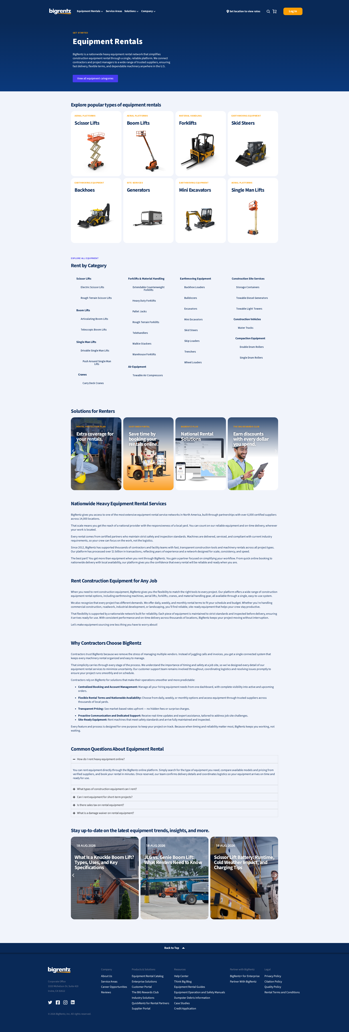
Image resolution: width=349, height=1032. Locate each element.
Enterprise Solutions (144, 982)
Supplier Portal (141, 1009)
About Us (106, 976)
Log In (293, 11)
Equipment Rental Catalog (147, 976)
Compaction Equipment (250, 338)
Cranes (82, 375)
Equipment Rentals (88, 11)
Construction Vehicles (247, 319)
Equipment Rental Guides (189, 987)
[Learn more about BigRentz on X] (50, 1002)
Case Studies (182, 1003)
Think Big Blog (183, 982)
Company (147, 11)
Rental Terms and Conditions (282, 992)
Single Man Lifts (86, 342)
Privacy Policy (272, 976)
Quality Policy (272, 987)
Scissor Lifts (83, 279)
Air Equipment (137, 367)
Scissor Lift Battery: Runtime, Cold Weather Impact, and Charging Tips (244, 862)
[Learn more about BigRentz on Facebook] (58, 1002)
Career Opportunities (114, 987)
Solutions (130, 11)
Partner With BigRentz (243, 982)
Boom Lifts (83, 310)
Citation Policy (273, 982)
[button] (73, 451)
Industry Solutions (143, 998)
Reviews (106, 992)
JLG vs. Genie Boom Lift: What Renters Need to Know (173, 860)
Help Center (181, 976)
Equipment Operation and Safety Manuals (199, 992)
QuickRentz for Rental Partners (150, 1003)
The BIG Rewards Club (145, 992)
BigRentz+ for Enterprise (245, 976)
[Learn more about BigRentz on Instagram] (65, 1002)
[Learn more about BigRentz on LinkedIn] (73, 1002)
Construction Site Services (248, 279)
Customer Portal (142, 987)
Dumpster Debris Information (192, 998)
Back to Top (171, 948)
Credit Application (185, 1009)
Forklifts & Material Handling (146, 279)
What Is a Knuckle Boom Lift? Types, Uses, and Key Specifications (104, 862)
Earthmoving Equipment (195, 279)
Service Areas (114, 11)
